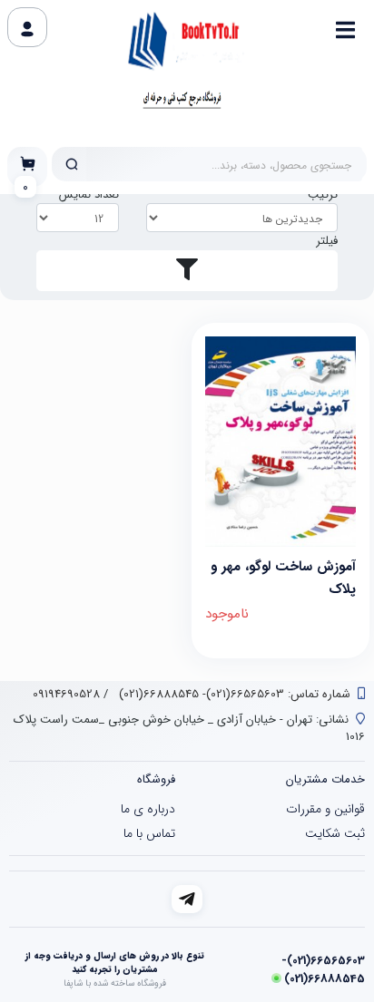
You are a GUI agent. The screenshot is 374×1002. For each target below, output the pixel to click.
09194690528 (66, 694)
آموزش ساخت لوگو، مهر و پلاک (283, 576)
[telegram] (187, 899)
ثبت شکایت (335, 833)
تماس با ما (149, 833)
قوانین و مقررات (325, 809)
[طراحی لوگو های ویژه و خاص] (280, 441)
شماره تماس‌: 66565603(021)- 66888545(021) (232, 694)
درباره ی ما (148, 809)
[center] (71, 164)
